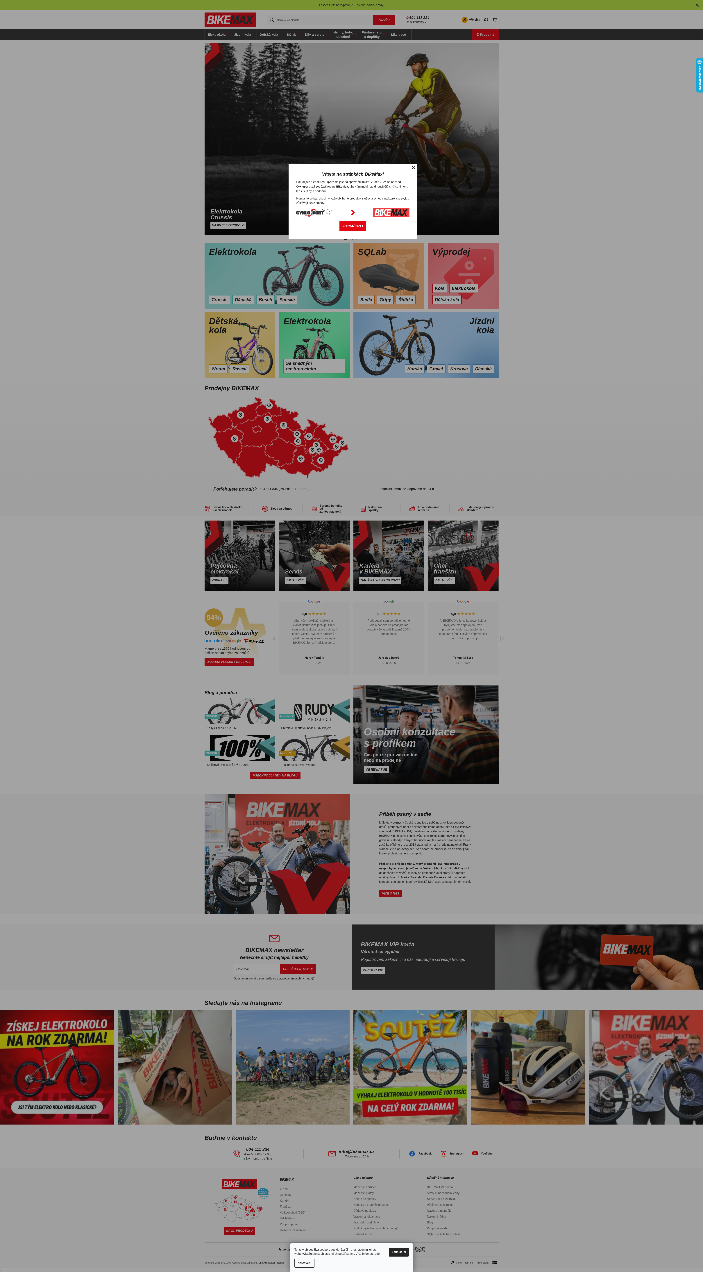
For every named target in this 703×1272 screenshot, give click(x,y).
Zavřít (413, 167)
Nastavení (304, 1263)
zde (377, 1253)
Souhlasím (399, 1252)
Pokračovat (352, 226)
